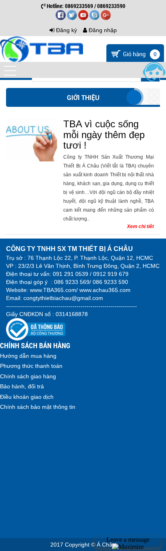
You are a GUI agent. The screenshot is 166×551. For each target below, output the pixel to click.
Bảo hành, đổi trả (22, 386)
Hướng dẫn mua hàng (28, 356)
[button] (10, 71)
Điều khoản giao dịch (27, 397)
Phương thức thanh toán (31, 366)
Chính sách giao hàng (28, 376)
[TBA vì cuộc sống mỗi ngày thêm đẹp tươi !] (31, 140)
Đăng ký (65, 30)
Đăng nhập (102, 30)
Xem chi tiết (140, 226)
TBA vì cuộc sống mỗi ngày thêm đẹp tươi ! (104, 134)
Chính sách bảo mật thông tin (37, 407)
